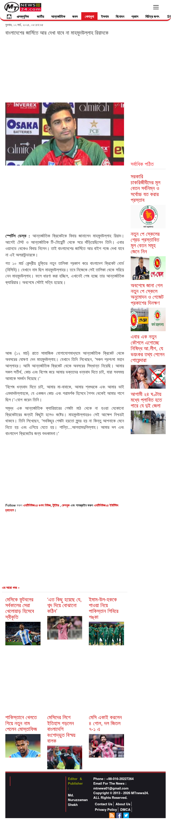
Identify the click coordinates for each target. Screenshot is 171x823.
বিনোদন (120, 16)
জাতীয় (40, 16)
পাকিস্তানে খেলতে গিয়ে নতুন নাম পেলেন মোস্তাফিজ (21, 722)
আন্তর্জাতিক (58, 16)
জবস (75, 16)
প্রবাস (134, 16)
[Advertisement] (64, 69)
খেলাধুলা (89, 16)
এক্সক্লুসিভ (23, 16)
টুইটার (56, 505)
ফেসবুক (66, 505)
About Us (123, 804)
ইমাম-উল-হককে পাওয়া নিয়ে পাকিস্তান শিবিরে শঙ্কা (103, 607)
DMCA (125, 809)
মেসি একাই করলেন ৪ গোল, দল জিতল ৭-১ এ (105, 722)
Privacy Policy (106, 809)
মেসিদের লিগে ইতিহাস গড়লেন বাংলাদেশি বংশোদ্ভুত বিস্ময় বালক (61, 728)
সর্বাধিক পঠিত (142, 163)
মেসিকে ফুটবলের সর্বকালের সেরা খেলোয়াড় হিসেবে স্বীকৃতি (19, 607)
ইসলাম (105, 16)
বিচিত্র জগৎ (152, 16)
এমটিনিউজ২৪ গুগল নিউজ (37, 505)
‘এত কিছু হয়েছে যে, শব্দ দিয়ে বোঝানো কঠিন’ (64, 605)
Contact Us (103, 804)
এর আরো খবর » (11, 587)
